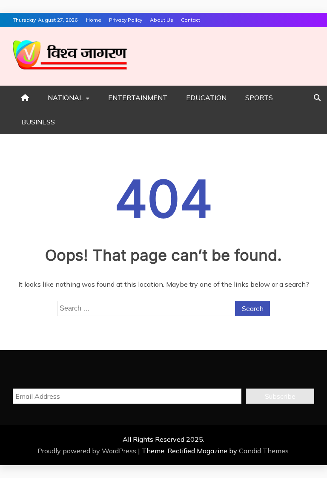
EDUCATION (206, 97)
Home (93, 20)
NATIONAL (65, 97)
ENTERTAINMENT (137, 97)
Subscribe (280, 396)
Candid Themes (264, 450)
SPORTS (259, 97)
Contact (190, 20)
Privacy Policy (125, 20)
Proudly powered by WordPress (87, 450)
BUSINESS (38, 122)
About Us (161, 20)
